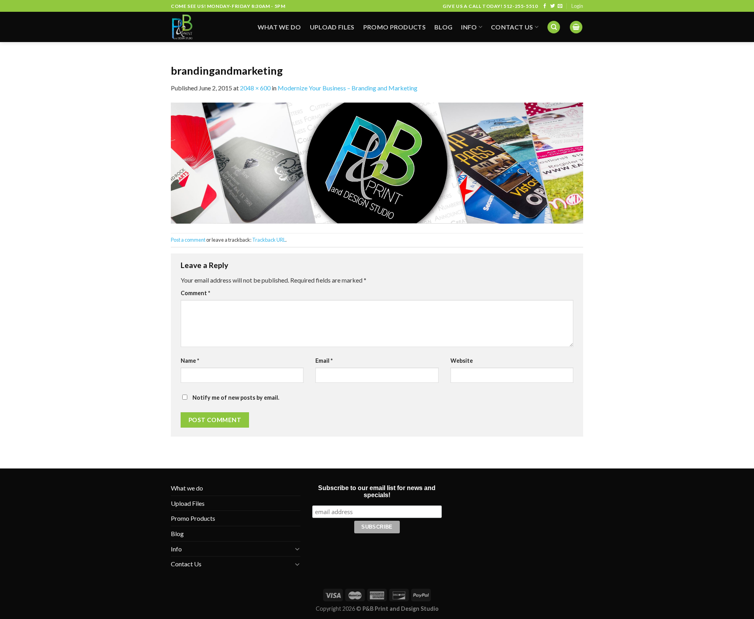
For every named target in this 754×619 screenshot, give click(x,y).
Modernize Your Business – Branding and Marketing (347, 88)
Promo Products (394, 27)
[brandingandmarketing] (377, 162)
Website (461, 360)
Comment (195, 293)
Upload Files (332, 27)
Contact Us (512, 27)
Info (469, 27)
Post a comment (188, 240)
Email (324, 360)
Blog (443, 27)
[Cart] (576, 27)
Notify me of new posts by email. (235, 397)
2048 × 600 (255, 88)
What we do (279, 27)
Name (190, 360)
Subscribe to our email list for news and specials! (377, 491)
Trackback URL (268, 240)
